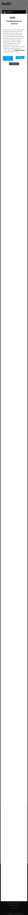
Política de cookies (20, 50)
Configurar (14, 63)
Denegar (20, 57)
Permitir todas (8, 58)
